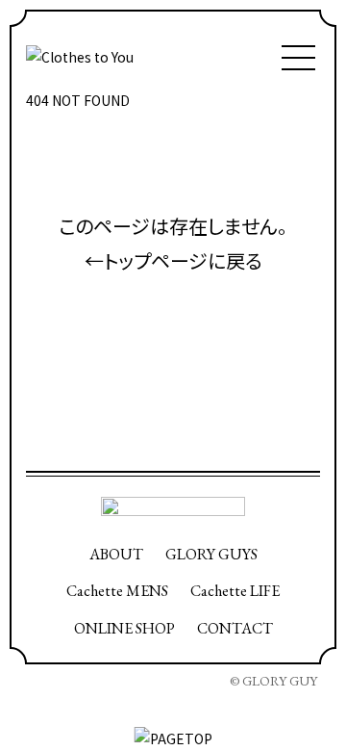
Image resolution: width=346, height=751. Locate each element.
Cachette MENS (117, 591)
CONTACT (235, 628)
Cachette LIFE (235, 591)
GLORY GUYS (211, 554)
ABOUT (116, 554)
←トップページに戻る (173, 260)
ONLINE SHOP (124, 628)
